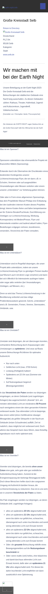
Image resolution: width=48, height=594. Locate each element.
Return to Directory (11, 28)
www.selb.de (8, 54)
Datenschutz (37, 144)
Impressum (29, 144)
